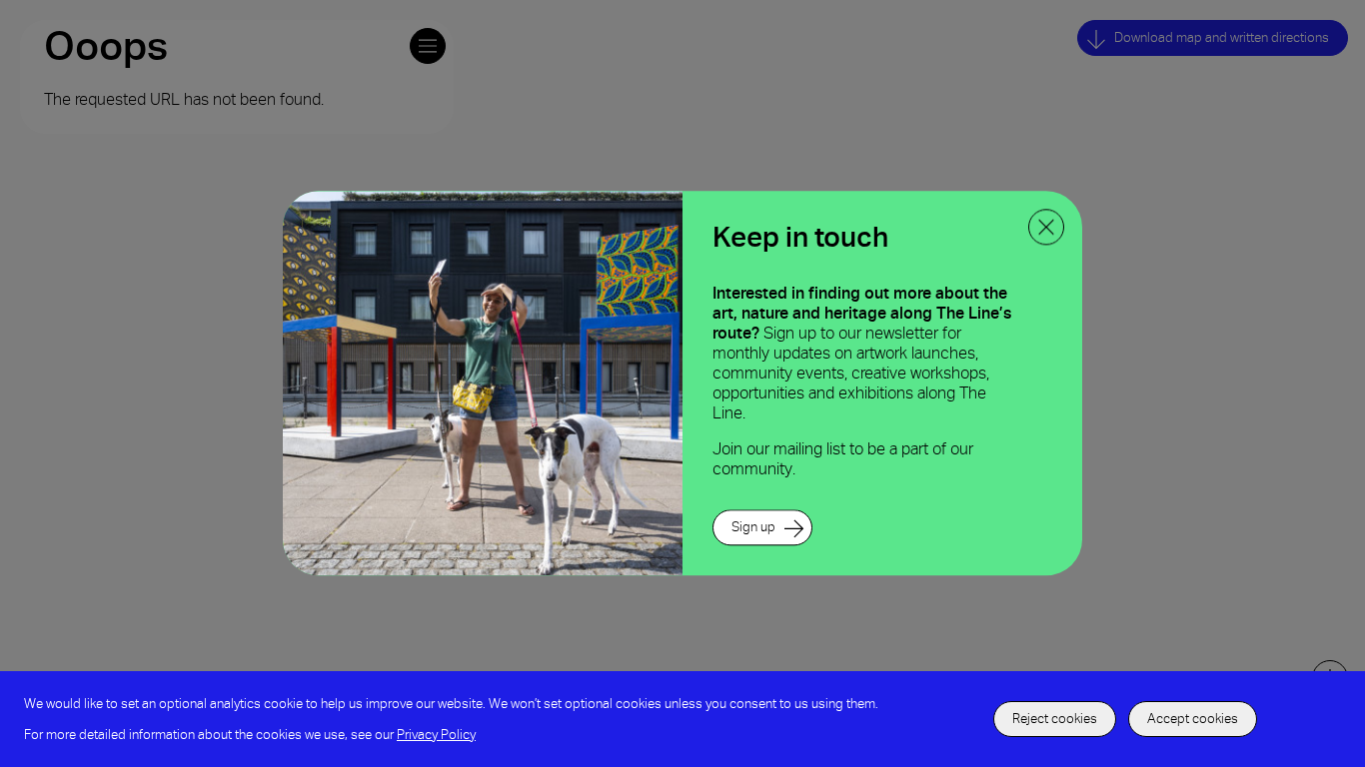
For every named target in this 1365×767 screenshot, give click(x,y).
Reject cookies (1054, 718)
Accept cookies (1192, 718)
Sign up (753, 527)
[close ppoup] (1046, 227)
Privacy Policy (436, 734)
